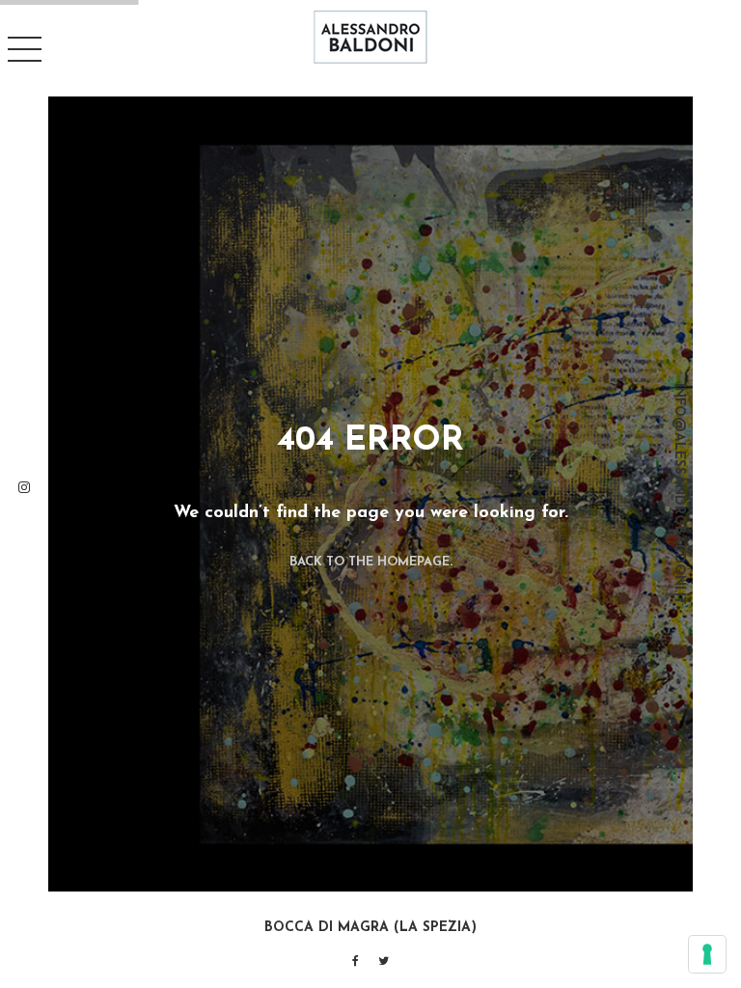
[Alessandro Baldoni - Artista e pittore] (370, 36)
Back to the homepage (369, 562)
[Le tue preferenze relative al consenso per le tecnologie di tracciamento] (707, 954)
